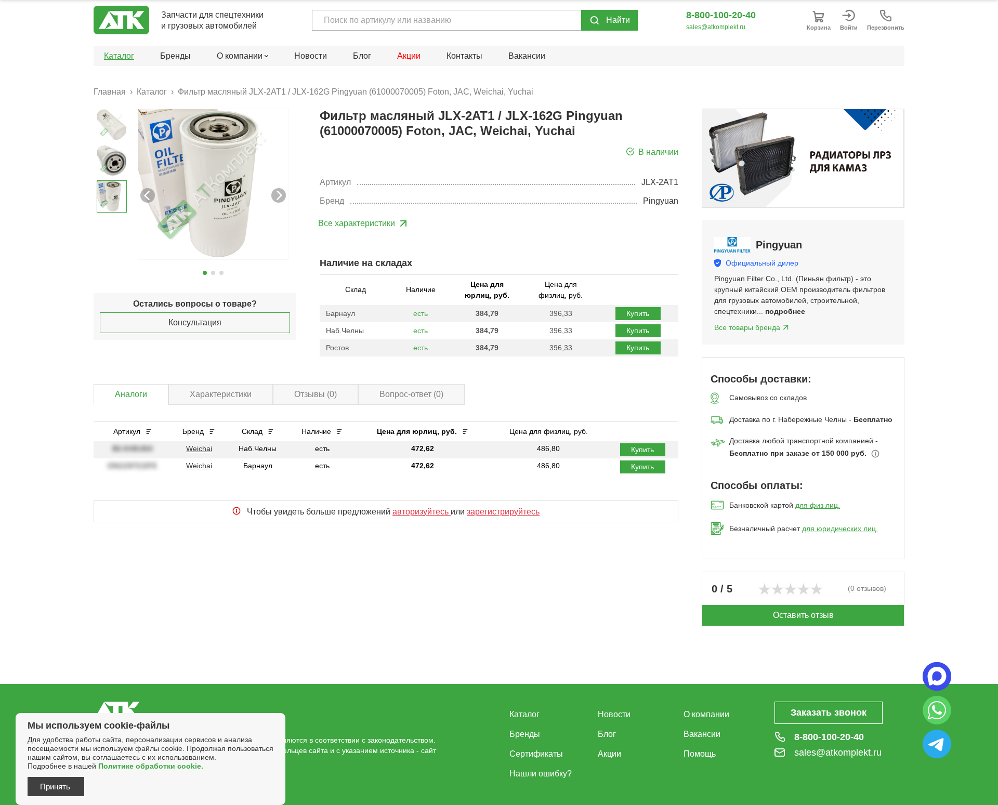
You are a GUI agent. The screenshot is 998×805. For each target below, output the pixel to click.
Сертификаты (536, 753)
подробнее (785, 311)
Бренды (175, 55)
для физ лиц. (817, 505)
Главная (110, 91)
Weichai (199, 448)
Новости (310, 55)
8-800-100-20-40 (721, 15)
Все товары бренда (747, 327)
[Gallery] (803, 158)
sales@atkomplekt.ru (715, 27)
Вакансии (526, 55)
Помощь (700, 753)
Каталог (119, 55)
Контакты (464, 55)
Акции (409, 55)
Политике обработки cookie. (150, 766)
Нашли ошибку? (540, 773)
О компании (706, 714)
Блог (362, 55)
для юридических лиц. (840, 528)
